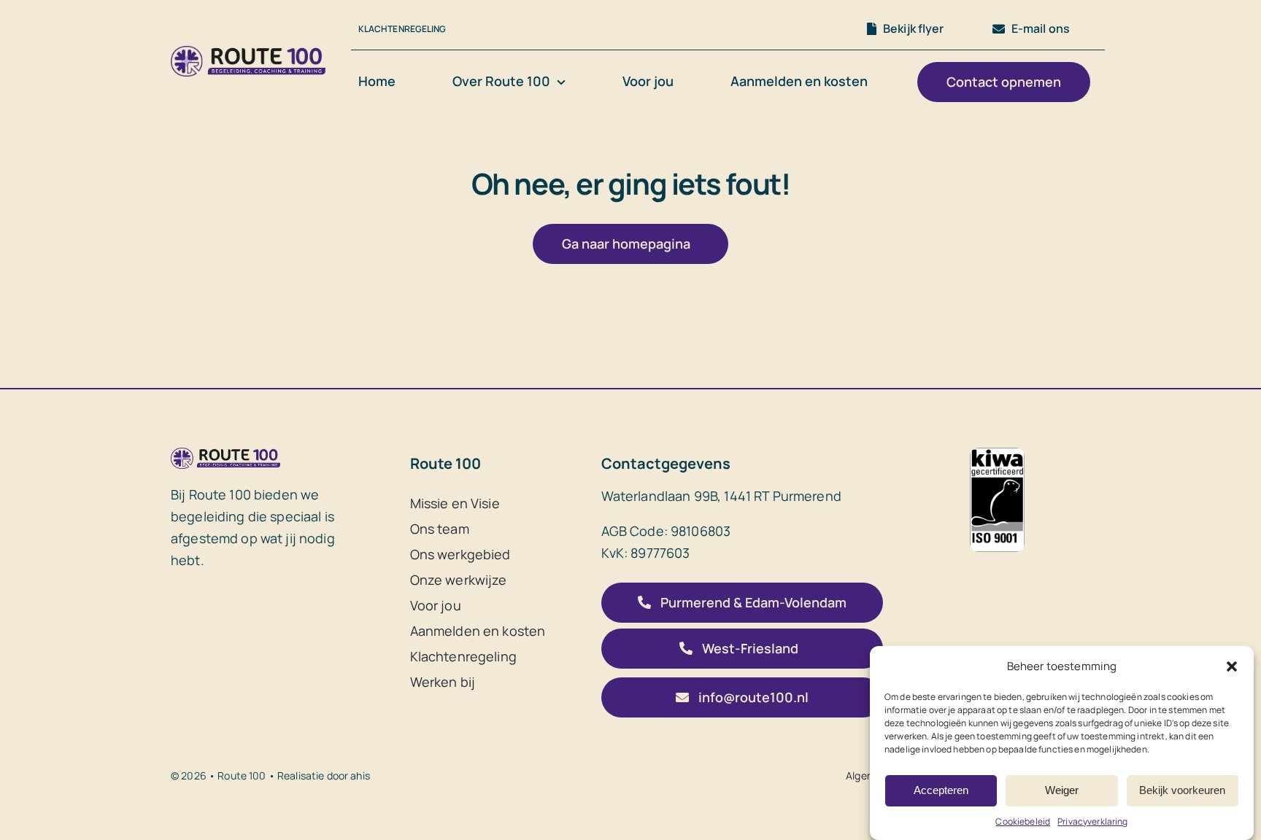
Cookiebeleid (1022, 821)
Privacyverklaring (1092, 821)
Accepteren (941, 790)
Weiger (1062, 790)
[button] (1232, 666)
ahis (360, 775)
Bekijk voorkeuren (1182, 790)
